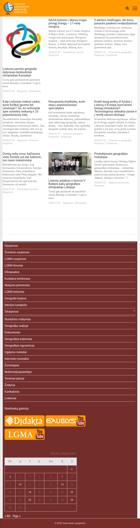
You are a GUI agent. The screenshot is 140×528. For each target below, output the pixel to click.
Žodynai (10, 385)
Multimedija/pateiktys (18, 371)
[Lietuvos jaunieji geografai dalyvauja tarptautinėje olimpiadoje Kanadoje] (24, 41)
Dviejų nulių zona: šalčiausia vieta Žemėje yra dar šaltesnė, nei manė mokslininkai (22, 157)
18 (30, 492)
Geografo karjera (15, 298)
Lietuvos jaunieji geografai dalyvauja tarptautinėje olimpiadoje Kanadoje (20, 72)
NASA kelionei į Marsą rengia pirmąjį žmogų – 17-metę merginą (67, 23)
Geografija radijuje (16, 325)
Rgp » (17, 516)
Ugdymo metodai (16, 352)
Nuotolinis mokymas (18, 319)
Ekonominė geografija (120, 52)
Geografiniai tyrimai (73, 52)
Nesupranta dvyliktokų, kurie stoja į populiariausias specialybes (66, 105)
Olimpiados (35, 91)
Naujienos (22, 91)
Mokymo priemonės (119, 182)
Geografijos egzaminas (19, 345)
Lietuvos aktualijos (73, 133)
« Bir (8, 516)
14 (62, 484)
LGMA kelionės (14, 291)
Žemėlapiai (12, 365)
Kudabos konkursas (17, 278)
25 (30, 500)
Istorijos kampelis (16, 305)
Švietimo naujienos (17, 252)
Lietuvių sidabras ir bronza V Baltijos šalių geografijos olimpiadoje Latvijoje (66, 184)
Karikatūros (12, 391)
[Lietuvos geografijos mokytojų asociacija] (16, 8)
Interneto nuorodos (17, 358)
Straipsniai (111, 55)
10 (20, 484)
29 (72, 500)
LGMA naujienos (15, 258)
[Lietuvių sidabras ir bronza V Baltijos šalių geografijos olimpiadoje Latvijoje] (70, 164)
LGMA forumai (14, 265)
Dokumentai (12, 332)
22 (72, 492)
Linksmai (10, 398)
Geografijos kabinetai (18, 339)
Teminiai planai (14, 378)
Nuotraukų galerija (16, 408)
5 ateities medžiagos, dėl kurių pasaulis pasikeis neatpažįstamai (115, 21)
